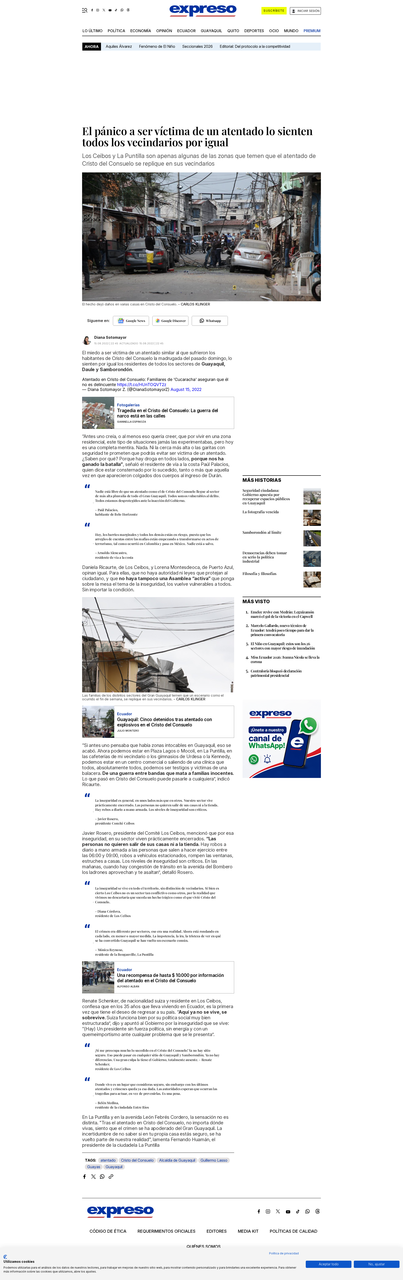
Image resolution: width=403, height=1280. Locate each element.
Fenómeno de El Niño (157, 46)
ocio (274, 31)
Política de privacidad (284, 1253)
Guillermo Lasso (214, 1160)
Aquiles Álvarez (119, 46)
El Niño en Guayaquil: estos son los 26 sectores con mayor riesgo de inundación (283, 645)
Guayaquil (211, 31)
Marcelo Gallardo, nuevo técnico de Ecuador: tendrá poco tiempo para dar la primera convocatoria (282, 630)
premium (312, 31)
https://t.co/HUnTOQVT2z (141, 384)
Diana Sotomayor (110, 337)
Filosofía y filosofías (259, 573)
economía (140, 31)
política (116, 31)
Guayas (93, 1166)
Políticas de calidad (293, 1231)
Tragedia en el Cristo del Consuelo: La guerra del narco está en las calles (167, 413)
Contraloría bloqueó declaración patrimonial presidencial (276, 673)
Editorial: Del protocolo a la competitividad (255, 46)
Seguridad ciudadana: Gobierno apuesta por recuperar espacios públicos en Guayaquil (266, 496)
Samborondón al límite (262, 532)
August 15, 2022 (186, 389)
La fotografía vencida (261, 511)
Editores (217, 1231)
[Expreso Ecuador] (120, 1216)
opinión (164, 31)
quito (233, 31)
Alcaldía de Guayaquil (177, 1160)
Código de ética (108, 1231)
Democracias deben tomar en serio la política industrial (265, 557)
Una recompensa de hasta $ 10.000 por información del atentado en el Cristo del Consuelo (170, 978)
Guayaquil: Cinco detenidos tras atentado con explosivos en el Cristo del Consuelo (164, 722)
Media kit (248, 1231)
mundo (291, 31)
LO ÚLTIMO (93, 31)
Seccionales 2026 (197, 46)
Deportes (254, 31)
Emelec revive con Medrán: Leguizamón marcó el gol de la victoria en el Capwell (282, 614)
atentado (108, 1160)
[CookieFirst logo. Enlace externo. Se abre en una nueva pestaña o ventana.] (5, 1257)
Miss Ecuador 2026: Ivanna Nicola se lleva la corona (285, 659)
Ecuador (186, 31)
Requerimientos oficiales (166, 1231)
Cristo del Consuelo (137, 1160)
